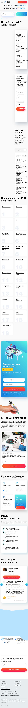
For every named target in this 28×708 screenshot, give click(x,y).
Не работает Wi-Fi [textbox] (21, 149)
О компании (4, 683)
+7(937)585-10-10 (20, 8)
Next (26, 584)
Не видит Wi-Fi (6, 286)
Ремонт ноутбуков (5, 691)
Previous (1, 584)
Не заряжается (6, 272)
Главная (3, 18)
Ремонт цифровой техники (7, 695)
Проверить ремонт (21, 14)
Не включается (6, 207)
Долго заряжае (6, 325)
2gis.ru (23, 600)
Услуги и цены (18, 681)
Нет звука (18, 220)
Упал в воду (19, 207)
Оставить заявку (22, 108)
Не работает (19, 259)
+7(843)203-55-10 (21, 5)
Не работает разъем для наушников (5, 248)
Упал (3, 220)
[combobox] (21, 150)
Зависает (5, 299)
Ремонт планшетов (5, 693)
